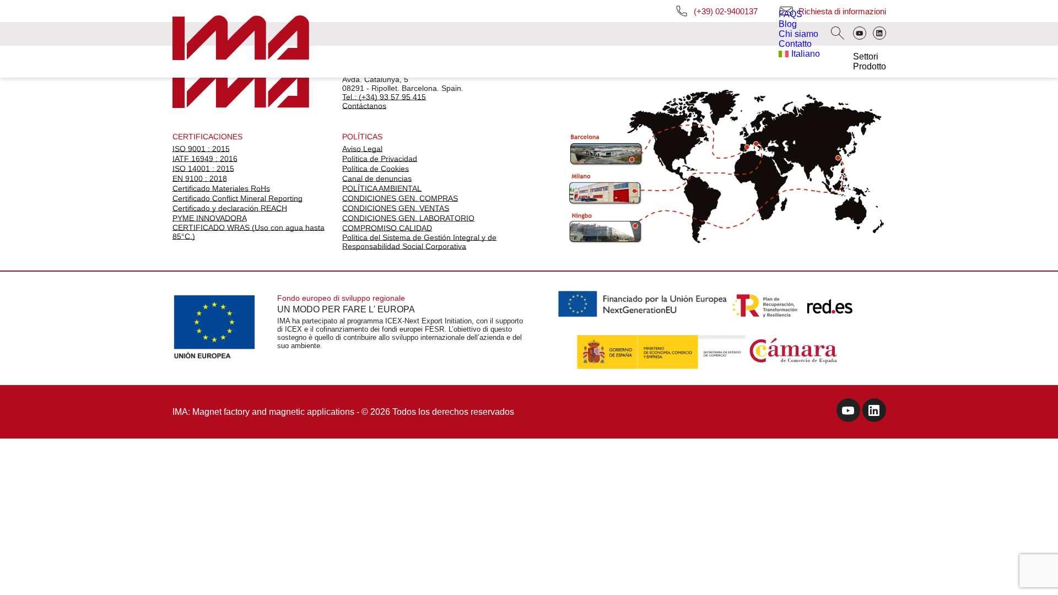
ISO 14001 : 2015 (203, 168)
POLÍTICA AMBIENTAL (382, 188)
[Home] (240, 38)
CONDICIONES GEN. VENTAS (395, 208)
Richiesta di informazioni (842, 11)
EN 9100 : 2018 (199, 178)
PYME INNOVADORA (209, 218)
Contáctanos (364, 105)
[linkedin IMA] (874, 411)
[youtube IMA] (848, 411)
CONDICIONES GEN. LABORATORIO (408, 218)
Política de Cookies (375, 168)
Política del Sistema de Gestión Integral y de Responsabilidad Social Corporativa (419, 242)
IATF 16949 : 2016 (204, 158)
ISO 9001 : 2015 (201, 148)
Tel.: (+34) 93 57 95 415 (384, 97)
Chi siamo (798, 34)
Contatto (795, 43)
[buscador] (837, 34)
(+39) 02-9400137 (726, 11)
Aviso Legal (362, 148)
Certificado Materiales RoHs (221, 188)
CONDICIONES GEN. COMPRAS (400, 198)
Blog (788, 24)
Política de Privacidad (379, 158)
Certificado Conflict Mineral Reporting (237, 198)
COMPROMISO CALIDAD (387, 228)
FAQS (790, 14)
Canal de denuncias (377, 178)
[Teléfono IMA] (859, 34)
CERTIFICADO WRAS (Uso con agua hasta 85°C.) (248, 232)
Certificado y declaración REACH (229, 208)
